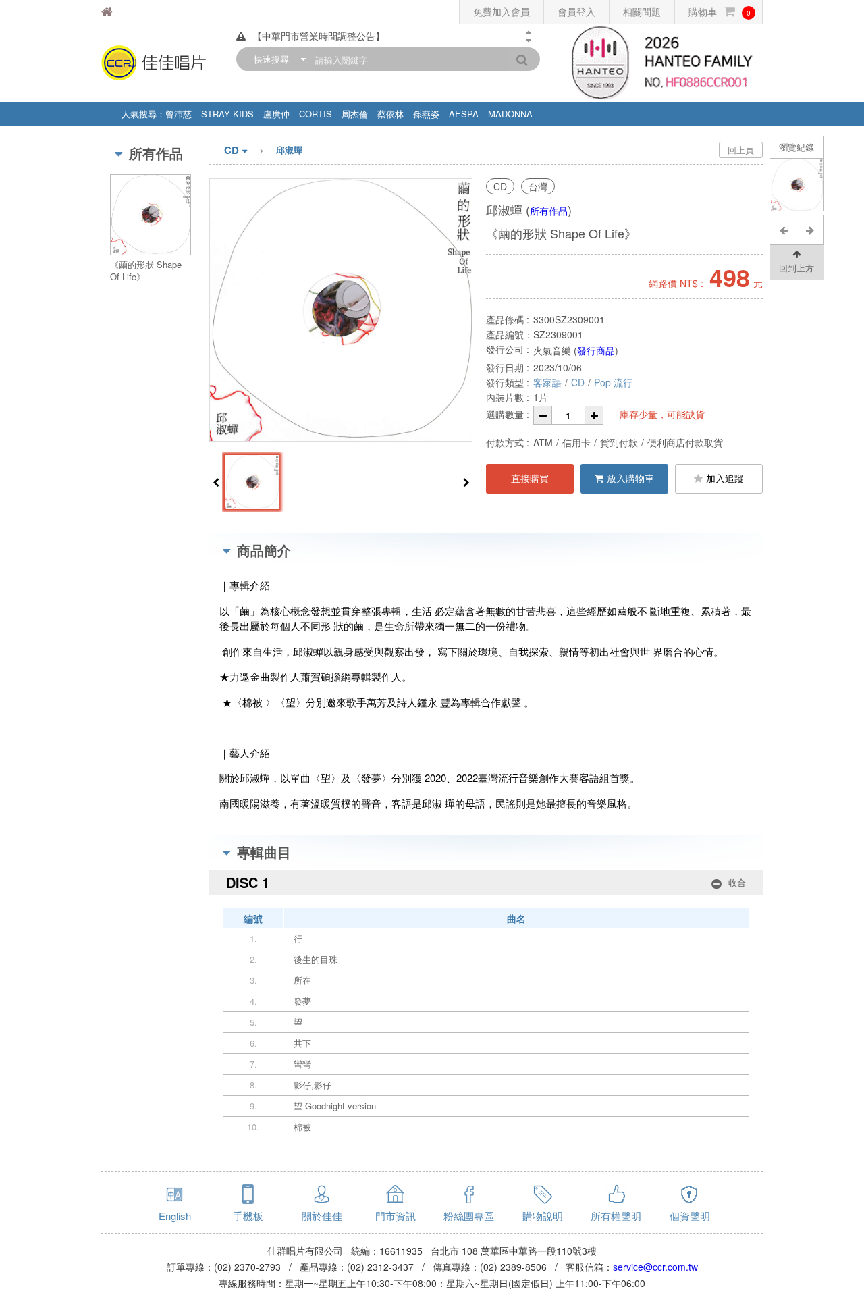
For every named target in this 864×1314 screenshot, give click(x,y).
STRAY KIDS (227, 113)
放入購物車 (630, 478)
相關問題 (642, 11)
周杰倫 (355, 113)
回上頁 (741, 149)
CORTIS (315, 113)
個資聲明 (690, 1216)
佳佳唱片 (141, 12)
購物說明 (542, 1216)
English (175, 1216)
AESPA (464, 113)
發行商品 (596, 350)
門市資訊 (395, 1216)
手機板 (248, 1216)
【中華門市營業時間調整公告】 (318, 36)
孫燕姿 (426, 113)
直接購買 (530, 478)
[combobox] (276, 59)
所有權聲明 (616, 1216)
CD (231, 149)
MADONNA (510, 113)
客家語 (547, 382)
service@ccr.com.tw (655, 1266)
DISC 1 (486, 882)
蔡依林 (390, 113)
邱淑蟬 (289, 149)
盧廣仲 (276, 113)
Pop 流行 (613, 382)
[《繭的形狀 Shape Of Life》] (797, 185)
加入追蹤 (725, 478)
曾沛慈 (178, 113)
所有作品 (549, 210)
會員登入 (576, 11)
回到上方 (796, 267)
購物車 (719, 11)
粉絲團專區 (468, 1216)
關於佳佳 (322, 1216)
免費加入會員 (501, 11)
